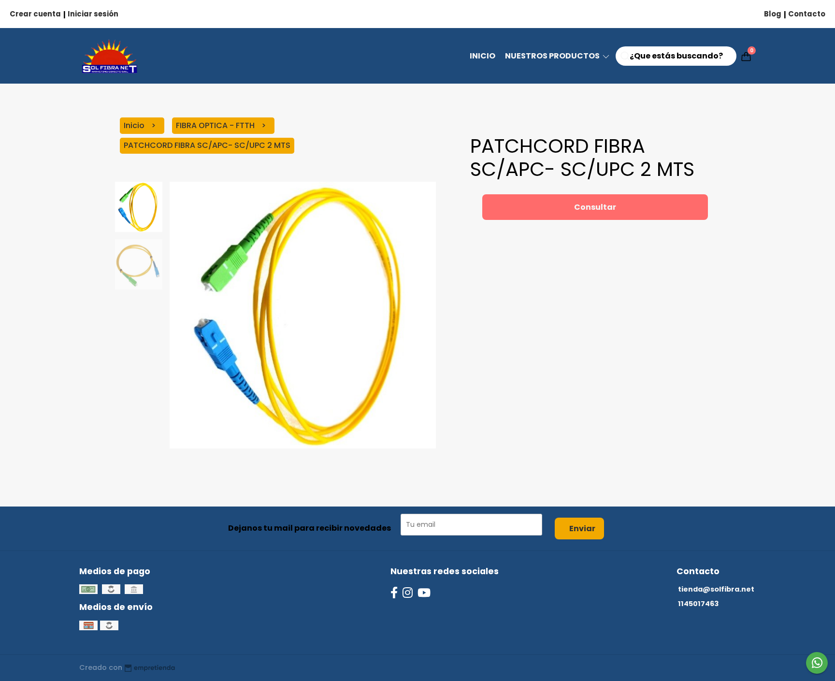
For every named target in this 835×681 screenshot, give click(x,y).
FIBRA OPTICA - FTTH (216, 125)
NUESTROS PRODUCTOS (553, 55)
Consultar (595, 207)
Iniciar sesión (93, 14)
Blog (772, 14)
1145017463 (698, 604)
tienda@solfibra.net (716, 589)
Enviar (582, 528)
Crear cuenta (35, 14)
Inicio (482, 55)
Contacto (806, 14)
